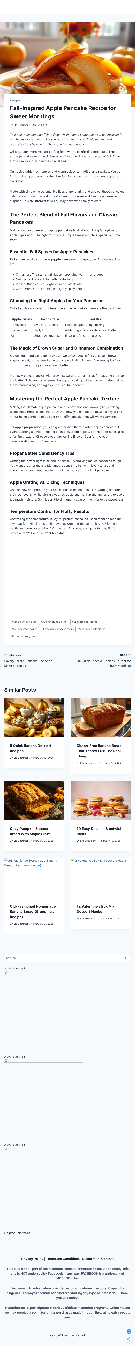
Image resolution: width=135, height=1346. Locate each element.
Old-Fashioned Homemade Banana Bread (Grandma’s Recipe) (33, 911)
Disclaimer (90, 1259)
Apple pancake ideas (23, 621)
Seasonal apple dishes (91, 628)
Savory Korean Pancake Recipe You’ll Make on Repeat (30, 660)
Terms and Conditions (63, 1259)
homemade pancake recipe (58, 628)
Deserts (15, 101)
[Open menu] (127, 7)
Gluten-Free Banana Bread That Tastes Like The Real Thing (99, 751)
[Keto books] (67, 1010)
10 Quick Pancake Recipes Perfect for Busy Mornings (104, 660)
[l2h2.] (67, 1186)
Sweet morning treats (24, 636)
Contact (107, 1259)
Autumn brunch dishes (54, 621)
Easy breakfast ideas (84, 621)
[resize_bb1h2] (67, 1098)
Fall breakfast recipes (24, 628)
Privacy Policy (32, 1259)
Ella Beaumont (21, 124)
